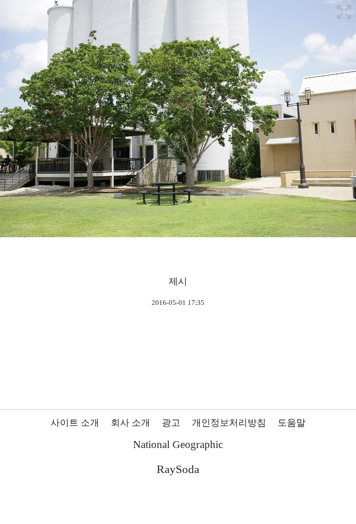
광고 (171, 422)
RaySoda (178, 469)
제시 (178, 281)
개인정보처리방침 (229, 422)
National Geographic (178, 444)
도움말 (291, 422)
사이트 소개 (75, 422)
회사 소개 (130, 422)
